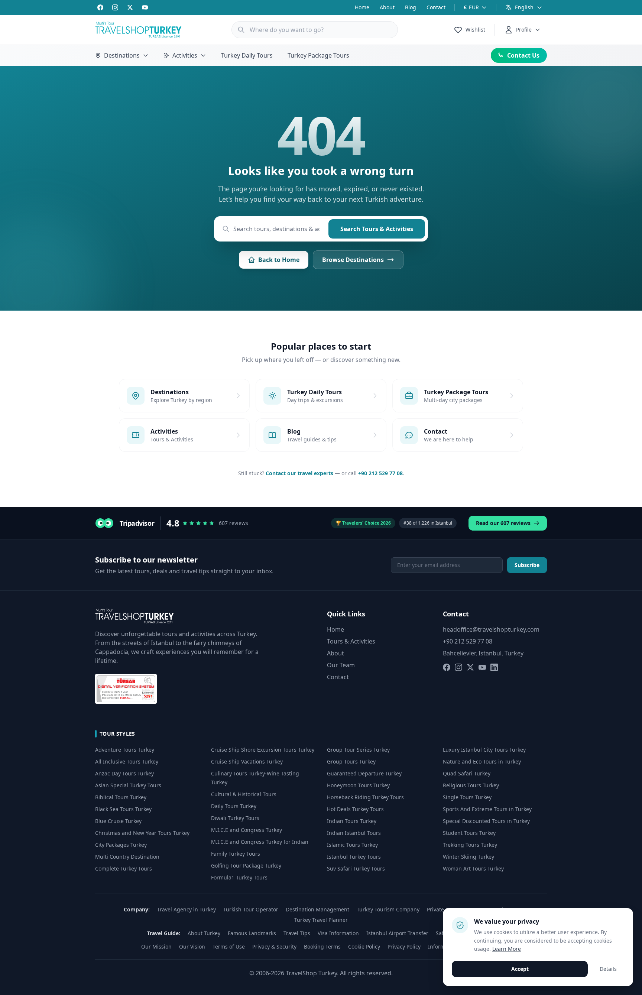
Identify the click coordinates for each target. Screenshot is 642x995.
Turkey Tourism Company (388, 909)
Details (608, 968)
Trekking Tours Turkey (470, 844)
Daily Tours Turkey (233, 806)
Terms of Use (229, 946)
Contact (436, 7)
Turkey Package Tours (318, 55)
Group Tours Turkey (351, 761)
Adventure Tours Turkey (124, 749)
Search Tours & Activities (376, 229)
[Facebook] (100, 7)
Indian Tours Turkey (351, 820)
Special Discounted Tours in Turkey (486, 820)
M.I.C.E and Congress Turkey (246, 829)
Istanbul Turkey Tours (354, 856)
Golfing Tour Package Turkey (246, 865)
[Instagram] (115, 7)
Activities (184, 55)
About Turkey (204, 933)
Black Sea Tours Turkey (123, 809)
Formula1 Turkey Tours (239, 877)
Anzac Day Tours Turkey (124, 773)
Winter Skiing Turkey (468, 856)
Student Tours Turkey (469, 832)
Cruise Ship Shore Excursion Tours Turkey (262, 749)
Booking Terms (322, 946)
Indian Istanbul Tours (354, 832)
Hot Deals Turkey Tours (355, 809)
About (387, 7)
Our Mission (156, 946)
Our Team (341, 665)
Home (362, 7)
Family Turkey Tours (235, 853)
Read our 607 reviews (503, 522)
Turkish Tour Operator (250, 909)
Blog (410, 7)
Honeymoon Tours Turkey (358, 785)
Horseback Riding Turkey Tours (365, 797)
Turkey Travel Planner (321, 919)
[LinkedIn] (494, 667)
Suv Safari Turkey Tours (356, 868)
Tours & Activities (351, 641)
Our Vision (192, 946)
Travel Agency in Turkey (186, 909)
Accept (520, 968)
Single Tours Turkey (467, 797)
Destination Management (317, 909)
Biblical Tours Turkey (120, 797)
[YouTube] (145, 7)
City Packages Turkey (121, 844)
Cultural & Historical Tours (243, 794)
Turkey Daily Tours (247, 55)
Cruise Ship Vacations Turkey (247, 761)
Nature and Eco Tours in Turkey (482, 761)
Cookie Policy (364, 946)
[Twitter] (130, 7)
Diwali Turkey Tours (235, 817)
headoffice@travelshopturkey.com (491, 629)
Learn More (506, 948)
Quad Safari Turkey (466, 773)
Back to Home (278, 260)
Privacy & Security (274, 946)
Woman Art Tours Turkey (473, 868)
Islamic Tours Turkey (352, 844)
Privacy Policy (404, 946)
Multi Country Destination (127, 856)
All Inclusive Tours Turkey (126, 761)
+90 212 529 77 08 (380, 473)
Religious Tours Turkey (471, 785)
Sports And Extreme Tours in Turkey (487, 809)
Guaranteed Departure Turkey (364, 773)
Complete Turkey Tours (123, 868)
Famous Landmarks (252, 933)
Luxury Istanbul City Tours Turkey (484, 749)
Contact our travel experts (299, 473)
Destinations (122, 55)
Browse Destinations (353, 260)
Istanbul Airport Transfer (397, 933)
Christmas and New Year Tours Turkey (142, 832)
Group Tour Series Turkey (358, 749)
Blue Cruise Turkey (118, 820)
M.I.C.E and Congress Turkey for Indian (259, 841)
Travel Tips (296, 933)
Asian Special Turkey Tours (128, 785)
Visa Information (338, 933)
